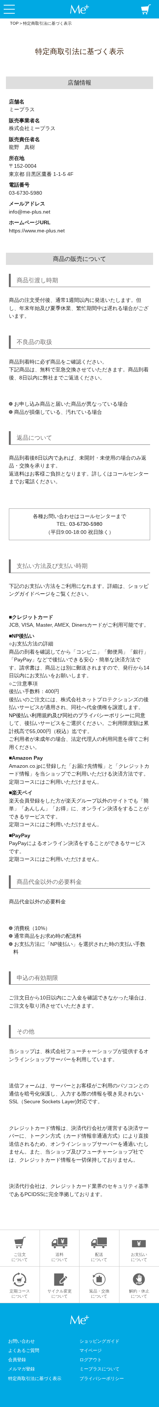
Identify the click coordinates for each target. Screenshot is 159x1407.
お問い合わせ (21, 1341)
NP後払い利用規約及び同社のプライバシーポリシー (69, 715)
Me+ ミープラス (79, 9)
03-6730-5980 (85, 524)
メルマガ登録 (21, 1368)
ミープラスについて (99, 1368)
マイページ (91, 1350)
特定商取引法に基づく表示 (34, 1378)
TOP (14, 23)
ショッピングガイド (99, 1341)
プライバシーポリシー (102, 1378)
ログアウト (91, 1359)
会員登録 (17, 1359)
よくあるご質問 (23, 1350)
